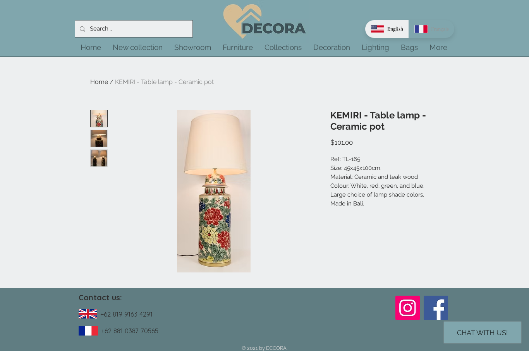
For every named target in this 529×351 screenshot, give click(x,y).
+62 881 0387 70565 (129, 331)
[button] (137, 47)
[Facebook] (436, 308)
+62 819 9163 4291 (126, 314)
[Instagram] (407, 308)
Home (99, 82)
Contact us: (100, 297)
